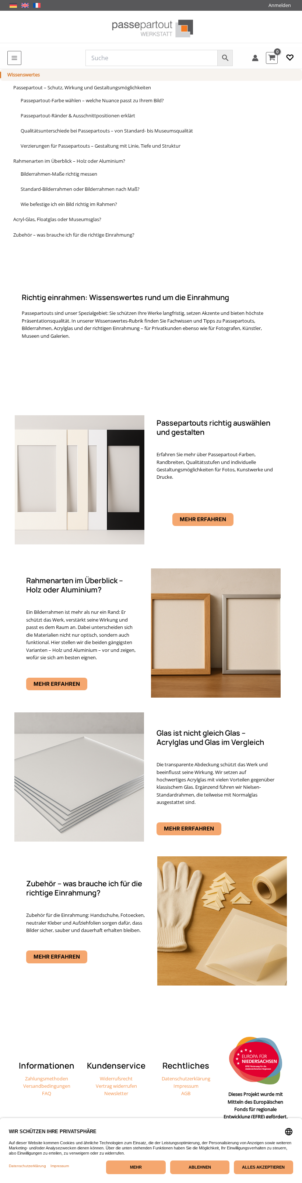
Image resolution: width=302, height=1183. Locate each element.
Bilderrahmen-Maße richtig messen (59, 174)
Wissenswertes (23, 74)
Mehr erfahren (57, 684)
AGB (185, 1093)
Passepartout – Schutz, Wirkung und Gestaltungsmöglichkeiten (82, 87)
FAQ (46, 1093)
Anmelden (279, 5)
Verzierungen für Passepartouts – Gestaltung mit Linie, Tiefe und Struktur (100, 145)
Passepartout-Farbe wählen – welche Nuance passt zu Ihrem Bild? (92, 100)
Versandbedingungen (46, 1086)
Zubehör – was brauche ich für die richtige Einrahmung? (73, 234)
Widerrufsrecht (116, 1078)
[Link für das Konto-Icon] (255, 58)
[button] (290, 58)
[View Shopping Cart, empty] (272, 57)
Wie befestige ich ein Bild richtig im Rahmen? (69, 204)
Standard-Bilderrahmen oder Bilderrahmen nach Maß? (80, 189)
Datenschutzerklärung (186, 1078)
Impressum (186, 1086)
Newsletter (116, 1093)
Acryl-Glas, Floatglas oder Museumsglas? (57, 219)
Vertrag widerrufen (116, 1086)
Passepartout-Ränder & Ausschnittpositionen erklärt (78, 115)
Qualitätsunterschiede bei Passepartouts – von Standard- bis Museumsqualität (107, 130)
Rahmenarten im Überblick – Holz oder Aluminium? (69, 161)
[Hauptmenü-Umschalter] (14, 58)
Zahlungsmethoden (46, 1078)
